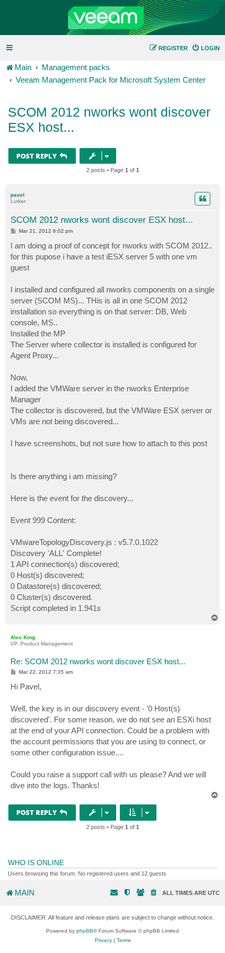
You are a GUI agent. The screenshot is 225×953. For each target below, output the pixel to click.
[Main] (112, 18)
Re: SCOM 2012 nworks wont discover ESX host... (97, 661)
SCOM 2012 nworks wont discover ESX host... (109, 119)
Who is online (36, 862)
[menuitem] (206, 48)
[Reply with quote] (202, 199)
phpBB (84, 931)
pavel (17, 195)
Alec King (22, 637)
